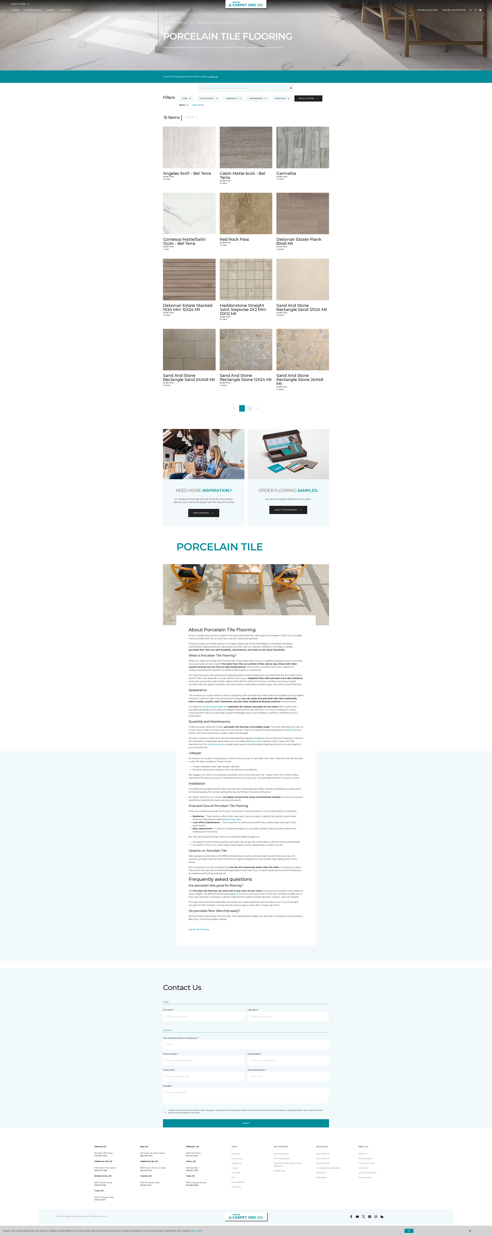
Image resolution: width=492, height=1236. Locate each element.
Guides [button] (50, 10)
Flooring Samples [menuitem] (282, 1158)
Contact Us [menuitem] (363, 1168)
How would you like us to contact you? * (181, 1038)
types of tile (236, 894)
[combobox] (243, 88)
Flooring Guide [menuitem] (323, 1163)
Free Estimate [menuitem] (238, 1182)
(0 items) (480, 10)
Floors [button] (15, 10)
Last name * (253, 1010)
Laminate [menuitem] (236, 1173)
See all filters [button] (306, 98)
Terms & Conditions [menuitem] (367, 1173)
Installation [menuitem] (321, 1177)
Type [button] (184, 98)
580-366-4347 (146, 1156)
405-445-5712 (146, 1170)
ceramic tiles (290, 730)
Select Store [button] (18, 4)
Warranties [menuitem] (321, 1173)
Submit (246, 1123)
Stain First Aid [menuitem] (322, 1158)
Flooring (182, 23)
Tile (191, 23)
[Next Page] (258, 408)
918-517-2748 (100, 1185)
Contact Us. (213, 77)
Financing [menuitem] (236, 1187)
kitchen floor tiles (232, 819)
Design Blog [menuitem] (279, 1171)
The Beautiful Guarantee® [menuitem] (328, 1168)
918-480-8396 (192, 1185)
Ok (409, 1231)
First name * (168, 1010)
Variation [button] (280, 98)
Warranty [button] (231, 98)
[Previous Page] (234, 408)
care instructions (216, 744)
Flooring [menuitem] (235, 1154)
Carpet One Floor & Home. (76, 1216)
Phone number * (170, 1054)
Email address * (254, 1054)
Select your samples (285, 510)
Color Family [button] (206, 98)
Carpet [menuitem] (235, 1168)
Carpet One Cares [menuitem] (366, 1163)
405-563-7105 (192, 1170)
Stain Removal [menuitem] (322, 1154)
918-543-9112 (146, 1185)
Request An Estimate (454, 10)
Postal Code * (169, 1070)
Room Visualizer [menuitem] (281, 1154)
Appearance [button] (256, 98)
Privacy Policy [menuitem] (364, 1177)
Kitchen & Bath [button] (33, 10)
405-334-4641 (192, 1156)
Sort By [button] (190, 117)
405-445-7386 (100, 1170)
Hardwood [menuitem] (236, 1163)
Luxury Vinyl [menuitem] (237, 1158)
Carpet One (168, 23)
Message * (167, 1086)
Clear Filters (198, 105)
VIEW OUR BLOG (201, 513)
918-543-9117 (100, 1200)
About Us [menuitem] (362, 1154)
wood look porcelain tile (214, 706)
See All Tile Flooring (199, 929)
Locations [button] (65, 10)
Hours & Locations (427, 10)
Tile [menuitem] (233, 1177)
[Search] (291, 88)
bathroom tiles (253, 741)
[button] (470, 10)
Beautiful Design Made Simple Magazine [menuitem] (288, 1164)
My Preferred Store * (257, 1070)
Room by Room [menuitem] (365, 1158)
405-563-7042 (100, 1156)
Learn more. (196, 1231)
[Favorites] (475, 10)
